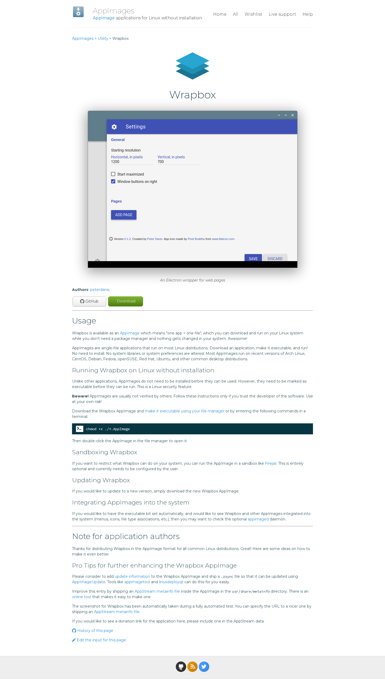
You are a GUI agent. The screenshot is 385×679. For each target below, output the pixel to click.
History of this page (94, 630)
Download (125, 301)
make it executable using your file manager (184, 411)
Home (220, 14)
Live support (282, 14)
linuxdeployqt (171, 582)
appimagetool (137, 582)
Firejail (270, 463)
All (235, 14)
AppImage (104, 17)
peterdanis (99, 289)
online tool (81, 596)
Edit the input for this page (101, 640)
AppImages (113, 10)
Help (307, 14)
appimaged (258, 519)
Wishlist (253, 14)
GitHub (91, 301)
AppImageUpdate (88, 582)
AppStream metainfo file (157, 591)
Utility (103, 38)
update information (132, 576)
